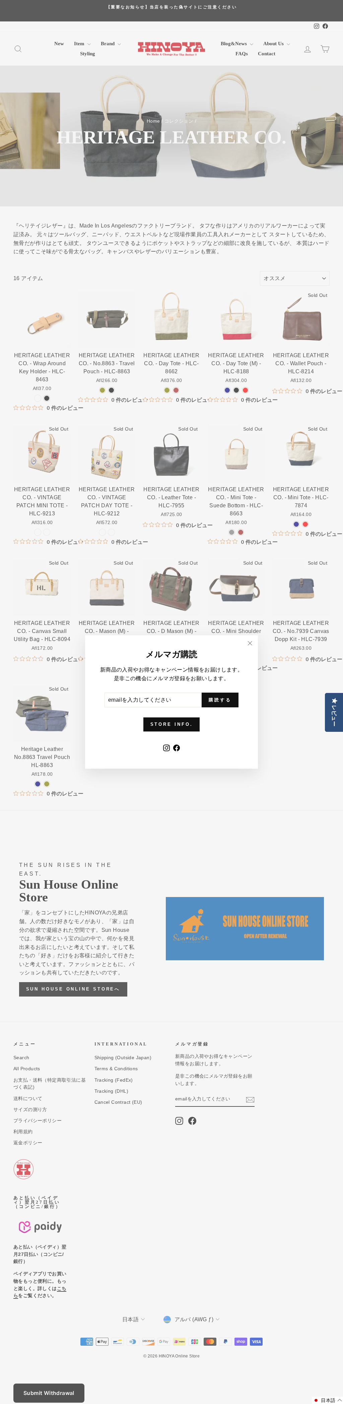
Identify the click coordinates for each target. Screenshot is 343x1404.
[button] (327, 1400)
